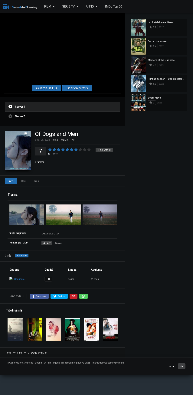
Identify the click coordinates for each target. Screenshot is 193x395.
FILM (47, 6)
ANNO (90, 6)
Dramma (39, 162)
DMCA (170, 366)
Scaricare (22, 255)
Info (10, 181)
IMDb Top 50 (113, 6)
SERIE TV (68, 6)
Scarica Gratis (77, 88)
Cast (23, 181)
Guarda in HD (46, 88)
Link (36, 181)
